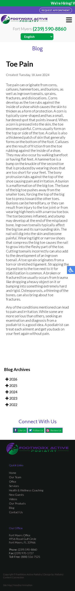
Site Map (7, 585)
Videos (13, 499)
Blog (11, 507)
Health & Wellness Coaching (26, 490)
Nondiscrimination (22, 585)
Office (12, 481)
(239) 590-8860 (49, 28)
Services (14, 486)
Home (12, 472)
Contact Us (16, 512)
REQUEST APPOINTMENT (56, 10)
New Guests (16, 494)
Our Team (15, 477)
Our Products (17, 503)
